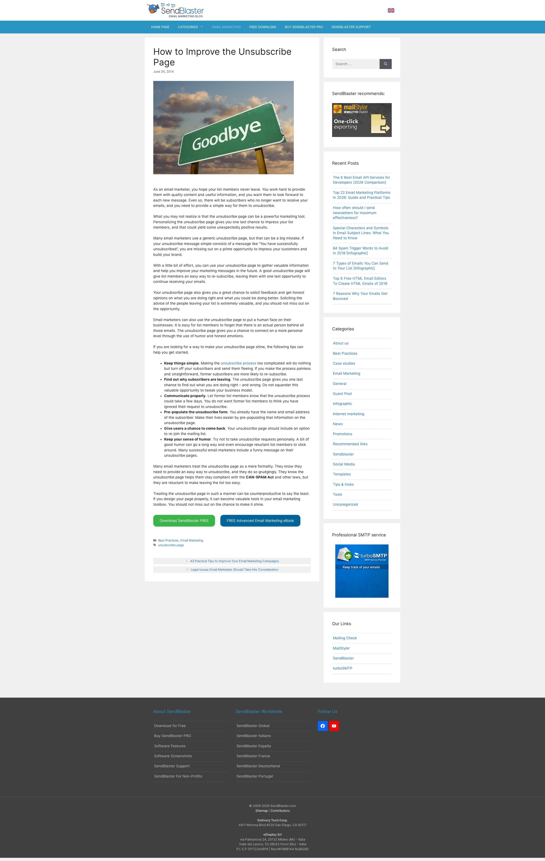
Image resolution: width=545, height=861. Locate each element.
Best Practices (168, 540)
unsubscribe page (171, 545)
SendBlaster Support (172, 766)
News (338, 424)
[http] (323, 726)
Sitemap (261, 811)
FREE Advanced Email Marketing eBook (260, 520)
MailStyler (341, 648)
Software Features (170, 746)
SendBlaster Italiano (254, 736)
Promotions (342, 434)
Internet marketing (348, 414)
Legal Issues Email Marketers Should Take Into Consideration (234, 569)
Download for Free (170, 726)
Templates (342, 474)
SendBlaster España (254, 746)
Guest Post (342, 394)
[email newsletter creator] (362, 136)
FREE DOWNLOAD (262, 27)
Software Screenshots (173, 756)
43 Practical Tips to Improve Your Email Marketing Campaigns (234, 561)
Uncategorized (345, 504)
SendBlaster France (253, 756)
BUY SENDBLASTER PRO (304, 27)
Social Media (344, 464)
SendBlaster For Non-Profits (178, 776)
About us (341, 343)
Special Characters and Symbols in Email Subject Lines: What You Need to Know (361, 233)
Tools (337, 494)
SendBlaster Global (253, 726)
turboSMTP (342, 668)
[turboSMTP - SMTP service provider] (362, 596)
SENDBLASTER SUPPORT (351, 27)
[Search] (386, 64)
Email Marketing (191, 540)
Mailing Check (345, 638)
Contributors (280, 811)
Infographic (342, 404)
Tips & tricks (343, 484)
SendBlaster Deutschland (258, 766)
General (339, 384)
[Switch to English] (391, 10)
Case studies (344, 363)
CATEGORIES (188, 27)
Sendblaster (343, 454)
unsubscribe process (238, 363)
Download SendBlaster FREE (184, 520)
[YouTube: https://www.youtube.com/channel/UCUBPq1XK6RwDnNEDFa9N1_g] (334, 726)
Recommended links (350, 444)
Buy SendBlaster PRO (172, 736)
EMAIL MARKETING (226, 27)
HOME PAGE (160, 27)
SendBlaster (343, 658)
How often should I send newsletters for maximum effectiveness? (354, 213)
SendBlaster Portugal (255, 776)
